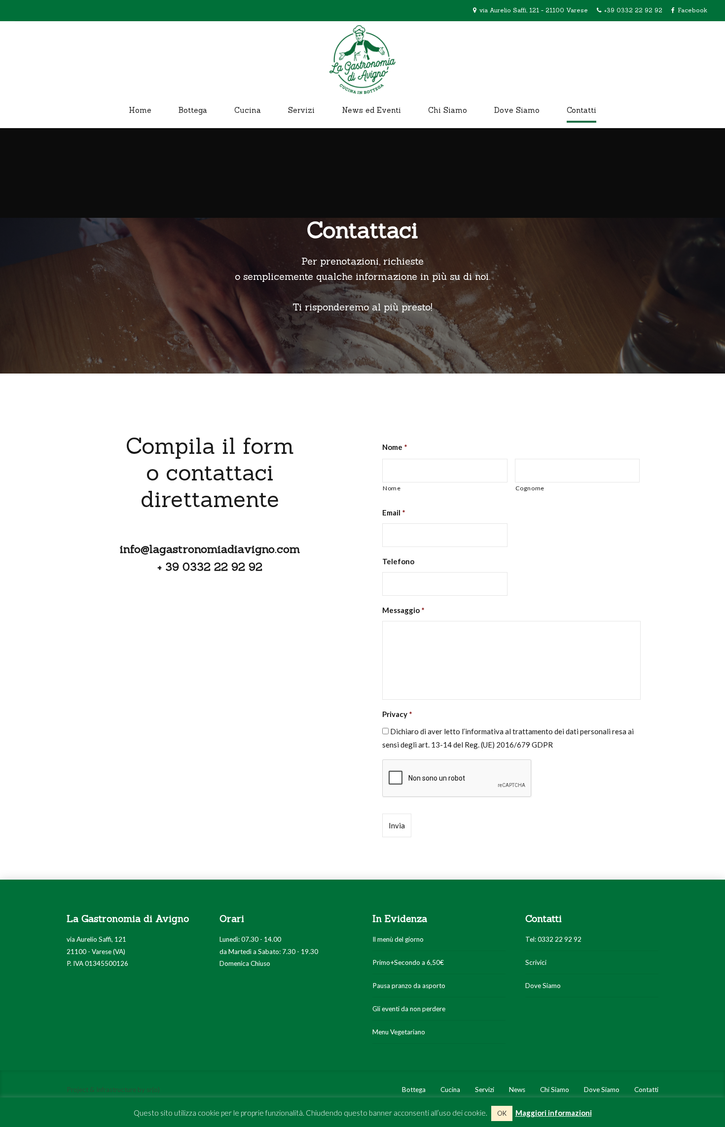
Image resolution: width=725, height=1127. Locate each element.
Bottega (193, 110)
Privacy (397, 714)
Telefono (398, 561)
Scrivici (535, 962)
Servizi (301, 110)
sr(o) (153, 1089)
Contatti (581, 110)
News (517, 1089)
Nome (394, 447)
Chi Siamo (447, 110)
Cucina (247, 110)
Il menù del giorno (398, 939)
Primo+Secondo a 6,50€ (408, 962)
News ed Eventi (371, 110)
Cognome (530, 488)
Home (140, 110)
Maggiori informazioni (553, 1112)
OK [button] (502, 1113)
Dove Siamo (517, 110)
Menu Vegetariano (398, 1032)
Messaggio (403, 610)
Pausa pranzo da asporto (408, 986)
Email (393, 512)
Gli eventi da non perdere (408, 1009)
